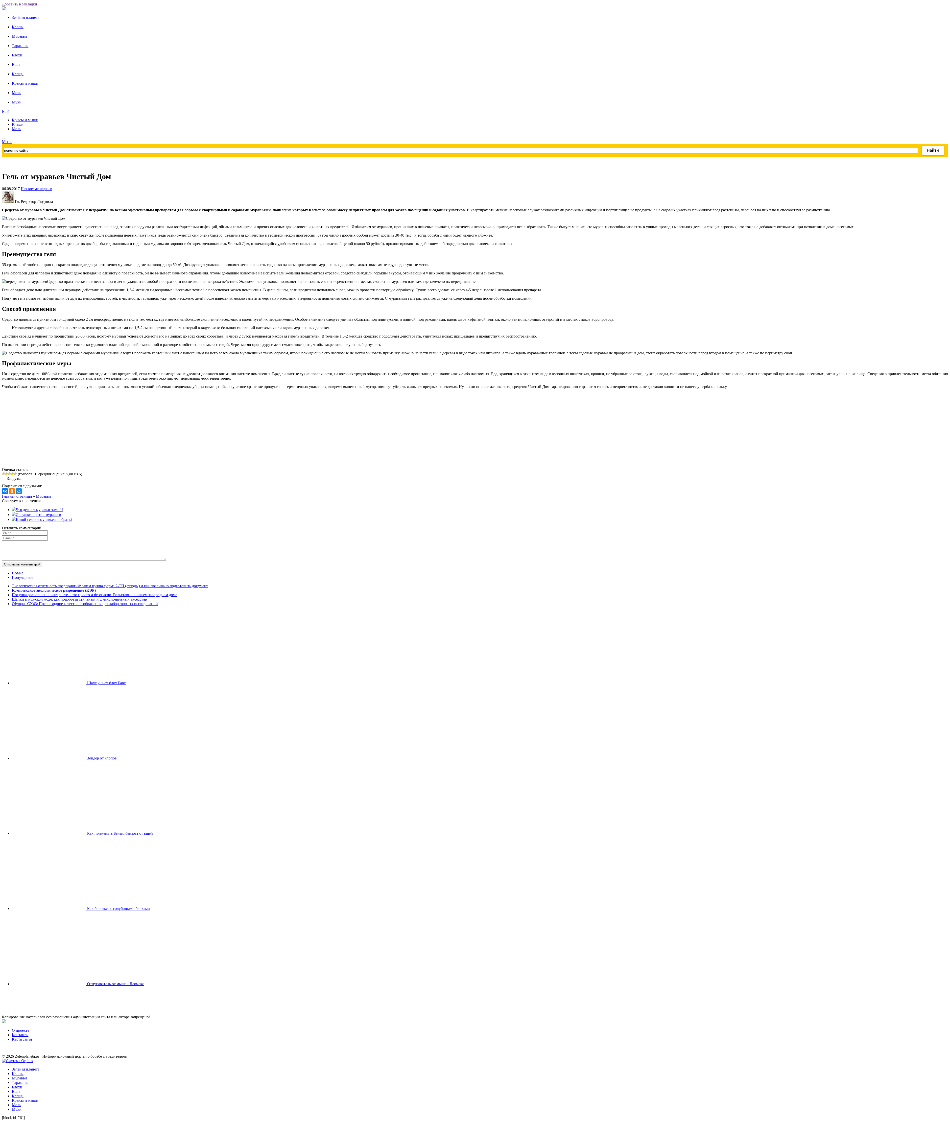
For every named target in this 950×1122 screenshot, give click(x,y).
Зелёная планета (25, 17)
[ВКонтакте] (5, 491)
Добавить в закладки (19, 4)
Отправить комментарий (22, 564)
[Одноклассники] (12, 491)
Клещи (18, 74)
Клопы (18, 27)
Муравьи (19, 36)
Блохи (17, 55)
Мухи (17, 102)
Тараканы (20, 46)
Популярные (22, 577)
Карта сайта (22, 1039)
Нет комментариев (36, 189)
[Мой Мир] (19, 491)
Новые (17, 573)
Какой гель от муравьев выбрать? (44, 519)
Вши (16, 64)
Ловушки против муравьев (38, 514)
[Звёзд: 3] (9, 473)
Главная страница (17, 496)
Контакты (20, 1035)
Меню (7, 142)
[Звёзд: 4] (12, 473)
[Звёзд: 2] (6, 473)
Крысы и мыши (25, 83)
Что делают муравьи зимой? (39, 510)
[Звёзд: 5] (15, 473)
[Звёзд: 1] (3, 473)
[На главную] (4, 9)
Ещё (5, 111)
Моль (16, 93)
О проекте (20, 1030)
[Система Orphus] (17, 1061)
